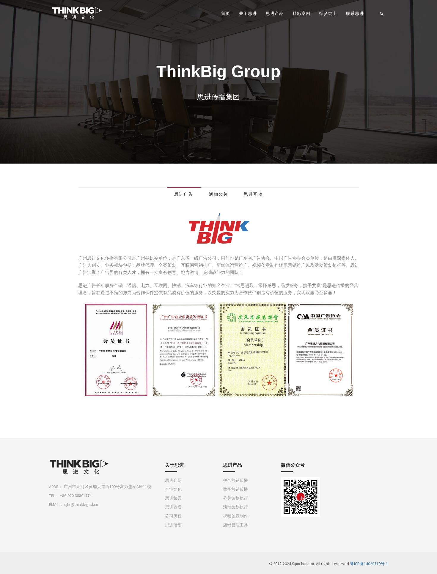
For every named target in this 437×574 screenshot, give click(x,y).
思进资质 (173, 507)
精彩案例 (301, 13)
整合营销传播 (235, 480)
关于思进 (248, 13)
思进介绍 (173, 480)
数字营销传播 (235, 489)
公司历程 (173, 516)
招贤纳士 (328, 13)
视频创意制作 (235, 516)
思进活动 (173, 525)
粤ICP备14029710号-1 (369, 563)
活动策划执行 (235, 507)
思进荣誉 (173, 498)
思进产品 (275, 13)
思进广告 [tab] (183, 194)
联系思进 (355, 13)
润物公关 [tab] (218, 194)
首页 (225, 13)
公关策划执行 (235, 498)
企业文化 (173, 489)
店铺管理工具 (235, 525)
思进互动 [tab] (253, 194)
